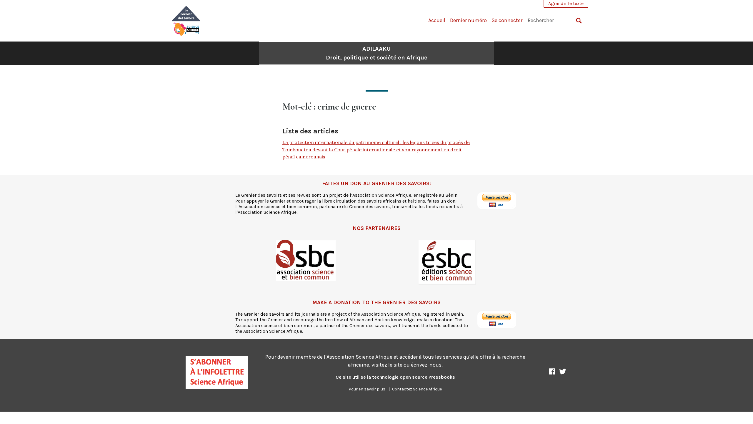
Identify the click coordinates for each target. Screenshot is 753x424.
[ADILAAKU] (186, 20)
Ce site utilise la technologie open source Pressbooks (395, 377)
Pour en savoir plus (367, 389)
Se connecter (507, 20)
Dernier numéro (468, 20)
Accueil (436, 20)
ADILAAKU (376, 53)
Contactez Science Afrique (417, 389)
